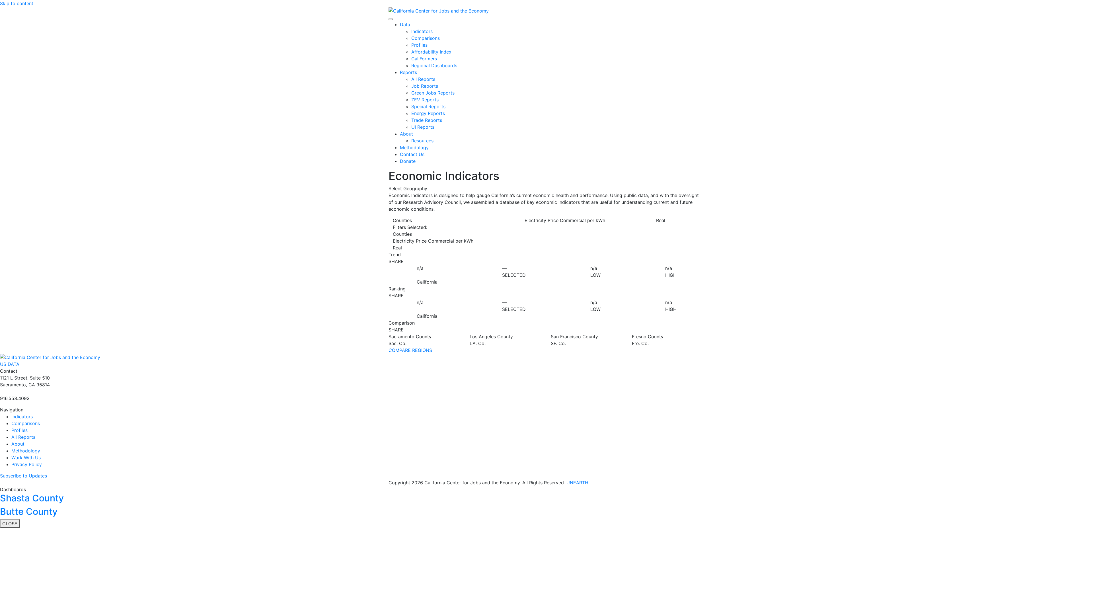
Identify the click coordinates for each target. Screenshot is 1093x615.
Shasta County (32, 498)
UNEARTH (577, 482)
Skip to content (16, 3)
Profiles (419, 45)
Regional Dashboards (434, 65)
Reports (408, 72)
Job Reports (424, 86)
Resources (422, 141)
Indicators (422, 31)
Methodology (414, 147)
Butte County (28, 511)
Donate (408, 161)
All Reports (423, 79)
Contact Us (412, 154)
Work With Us (26, 457)
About (406, 134)
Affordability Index (431, 52)
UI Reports (422, 127)
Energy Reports (428, 113)
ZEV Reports (425, 99)
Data (405, 24)
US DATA (9, 364)
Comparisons (425, 38)
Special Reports (428, 106)
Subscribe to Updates (23, 476)
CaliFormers (424, 59)
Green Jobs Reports (433, 93)
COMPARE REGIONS (410, 350)
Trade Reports (426, 120)
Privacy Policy (26, 464)
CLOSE (9, 523)
